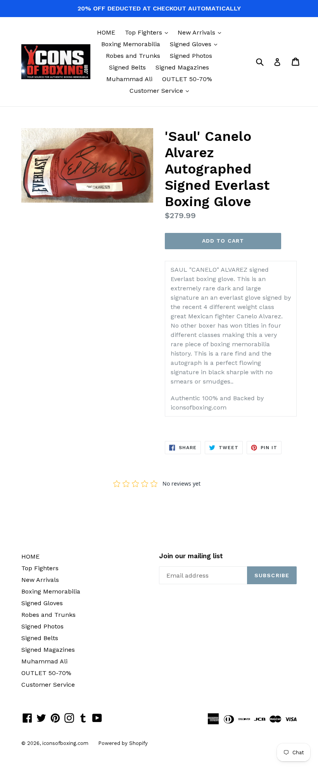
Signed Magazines (182, 67)
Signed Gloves (195, 44)
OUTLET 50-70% (187, 79)
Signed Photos (191, 55)
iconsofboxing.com (65, 743)
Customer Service (161, 90)
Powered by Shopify (123, 743)
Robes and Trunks (133, 55)
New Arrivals (201, 32)
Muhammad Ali (129, 79)
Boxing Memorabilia (130, 44)
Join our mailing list (191, 556)
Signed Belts (127, 67)
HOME (106, 32)
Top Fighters (148, 32)
